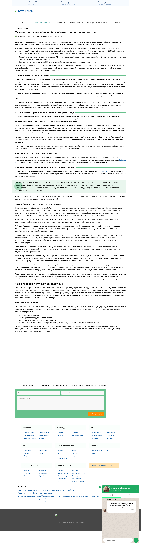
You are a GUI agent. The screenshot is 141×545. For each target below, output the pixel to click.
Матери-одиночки (97, 435)
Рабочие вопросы (64, 476)
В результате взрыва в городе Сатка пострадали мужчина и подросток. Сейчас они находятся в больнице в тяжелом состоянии (67, 496)
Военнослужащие (97, 450)
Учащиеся (42, 453)
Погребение (62, 478)
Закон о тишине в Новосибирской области (34, 502)
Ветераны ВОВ (29, 435)
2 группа (75, 432)
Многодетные (96, 432)
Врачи (74, 450)
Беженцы (27, 473)
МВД (107, 450)
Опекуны (27, 476)
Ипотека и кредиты (78, 473)
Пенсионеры (43, 470)
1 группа (61, 432)
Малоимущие (110, 432)
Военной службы (30, 438)
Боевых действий (30, 432)
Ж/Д (59, 453)
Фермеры (75, 456)
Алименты (109, 438)
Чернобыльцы (43, 476)
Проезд (60, 470)
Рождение (27, 450)
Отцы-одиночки (111, 435)
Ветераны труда (44, 432)
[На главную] (24, 11)
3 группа (61, 435)
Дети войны (42, 438)
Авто (59, 481)
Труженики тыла (44, 435)
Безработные (43, 473)
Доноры (26, 470)
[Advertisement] (52, 356)
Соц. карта (75, 476)
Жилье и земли (63, 473)
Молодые (94, 438)
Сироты (26, 453)
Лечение (75, 470)
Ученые (74, 453)
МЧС (93, 453)
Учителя (60, 450)
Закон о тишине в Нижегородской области (34, 499)
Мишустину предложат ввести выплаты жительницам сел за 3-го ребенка (46, 490)
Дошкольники (43, 450)
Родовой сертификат (31, 456)
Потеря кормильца (78, 481)
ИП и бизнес (76, 478)
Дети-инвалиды (77, 435)
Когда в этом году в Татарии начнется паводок (35, 493)
